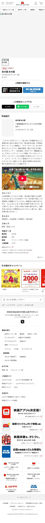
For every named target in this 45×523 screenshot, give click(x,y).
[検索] (4, 300)
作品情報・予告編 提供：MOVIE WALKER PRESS (14, 252)
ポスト (9, 107)
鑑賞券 (32, 10)
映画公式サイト (7, 247)
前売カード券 (22, 10)
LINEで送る (24, 107)
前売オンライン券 (8, 10)
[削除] (41, 300)
